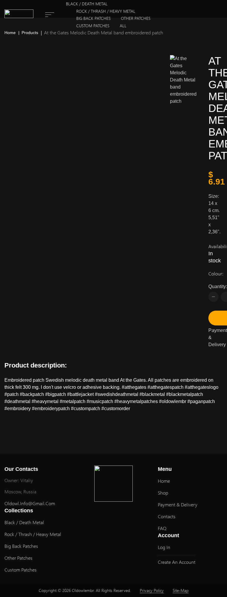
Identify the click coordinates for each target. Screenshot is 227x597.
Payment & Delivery (217, 337)
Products (30, 32)
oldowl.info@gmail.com (29, 503)
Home (10, 32)
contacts (167, 516)
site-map (181, 590)
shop (163, 493)
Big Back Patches (93, 18)
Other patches (135, 18)
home (164, 481)
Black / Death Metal (87, 4)
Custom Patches (92, 25)
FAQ (162, 528)
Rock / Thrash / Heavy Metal (105, 11)
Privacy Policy (152, 590)
